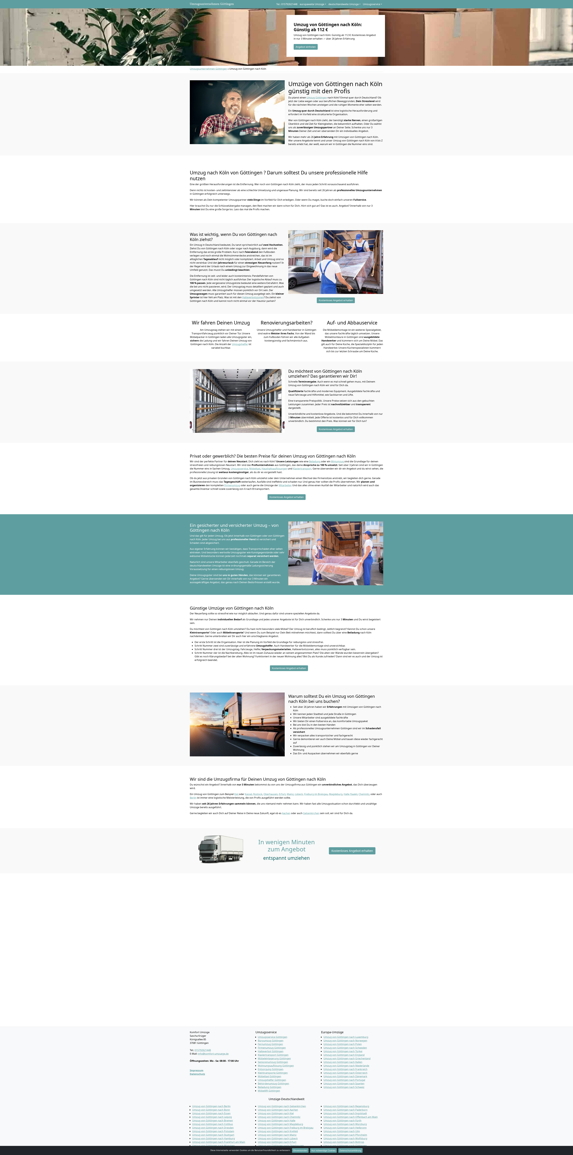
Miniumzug (337, 461)
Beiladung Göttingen (269, 1087)
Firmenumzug (232, 485)
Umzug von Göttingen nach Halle (276, 1120)
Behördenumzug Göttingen (273, 1083)
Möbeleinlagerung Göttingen (274, 1058)
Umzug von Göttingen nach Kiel (276, 1113)
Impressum (196, 1070)
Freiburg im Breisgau (316, 794)
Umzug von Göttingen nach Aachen (278, 1109)
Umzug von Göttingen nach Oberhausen (281, 1145)
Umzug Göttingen (317, 97)
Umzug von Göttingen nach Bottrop (344, 1142)
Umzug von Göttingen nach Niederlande (346, 1065)
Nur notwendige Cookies (323, 1150)
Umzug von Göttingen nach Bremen (212, 1120)
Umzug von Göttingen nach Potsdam (213, 1131)
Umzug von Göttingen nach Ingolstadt (345, 1113)
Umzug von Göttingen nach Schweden (345, 1047)
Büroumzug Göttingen (270, 1040)
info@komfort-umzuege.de (213, 1053)
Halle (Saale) (350, 794)
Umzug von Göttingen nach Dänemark (345, 1076)
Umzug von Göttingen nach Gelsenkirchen (282, 1106)
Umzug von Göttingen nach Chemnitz (279, 1117)
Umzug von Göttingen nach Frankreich (345, 1069)
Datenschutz (197, 1074)
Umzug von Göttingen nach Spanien (344, 1083)
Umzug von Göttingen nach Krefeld (278, 1131)
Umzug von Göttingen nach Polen (343, 1044)
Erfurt (282, 794)
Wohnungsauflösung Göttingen (276, 1065)
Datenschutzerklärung (350, 1150)
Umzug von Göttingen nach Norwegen (345, 1040)
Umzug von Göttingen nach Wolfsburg (345, 1138)
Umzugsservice (239, 468)
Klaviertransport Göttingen (273, 1055)
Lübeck (299, 794)
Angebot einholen (306, 46)
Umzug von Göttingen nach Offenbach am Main (351, 1117)
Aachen (286, 813)
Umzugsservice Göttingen (272, 1037)
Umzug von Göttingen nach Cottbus (212, 1124)
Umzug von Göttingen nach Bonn (211, 1109)
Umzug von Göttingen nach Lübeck (278, 1138)
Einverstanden (300, 1150)
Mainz (290, 794)
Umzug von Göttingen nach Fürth (342, 1120)
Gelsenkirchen (311, 813)
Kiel (236, 794)
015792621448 (203, 1050)
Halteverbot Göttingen (270, 1051)
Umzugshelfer (240, 344)
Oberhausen (271, 794)
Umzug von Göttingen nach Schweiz (344, 1087)
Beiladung (315, 461)
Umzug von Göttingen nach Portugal (344, 1080)
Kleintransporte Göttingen (273, 1072)
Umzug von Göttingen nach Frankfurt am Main (218, 1142)
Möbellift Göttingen (269, 1090)
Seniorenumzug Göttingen (273, 1062)
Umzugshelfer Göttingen (272, 1080)
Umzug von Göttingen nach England (344, 1055)
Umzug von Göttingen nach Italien (343, 1062)
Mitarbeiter (285, 485)
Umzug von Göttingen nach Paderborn (346, 1109)
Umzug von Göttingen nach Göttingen (345, 1145)
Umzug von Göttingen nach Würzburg (345, 1124)
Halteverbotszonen (253, 297)
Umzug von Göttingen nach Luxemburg (346, 1037)
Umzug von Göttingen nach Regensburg (346, 1106)
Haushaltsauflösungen (274, 468)
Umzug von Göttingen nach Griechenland (347, 1058)
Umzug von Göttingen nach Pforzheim (345, 1135)
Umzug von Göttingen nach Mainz (277, 1135)
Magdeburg (335, 794)
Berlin (193, 797)
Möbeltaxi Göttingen (269, 1076)
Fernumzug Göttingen (270, 1044)
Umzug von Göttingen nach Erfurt (277, 1142)
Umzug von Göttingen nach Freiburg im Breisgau (285, 1127)
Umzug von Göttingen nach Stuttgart (213, 1135)
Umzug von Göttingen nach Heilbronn (345, 1127)
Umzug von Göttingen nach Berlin (211, 1106)
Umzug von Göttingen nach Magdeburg (280, 1124)
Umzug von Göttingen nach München (213, 1145)
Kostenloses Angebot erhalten (336, 300)
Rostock (257, 794)
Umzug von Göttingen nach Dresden (213, 1127)
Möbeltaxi (254, 468)
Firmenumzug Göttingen (272, 1047)
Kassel (248, 794)
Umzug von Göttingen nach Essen (211, 1113)
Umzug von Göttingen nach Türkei (343, 1051)
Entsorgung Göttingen (270, 1069)
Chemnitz (364, 794)
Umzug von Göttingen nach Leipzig (212, 1117)
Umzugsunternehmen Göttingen (212, 4)
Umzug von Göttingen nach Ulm (342, 1131)
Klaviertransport (302, 468)
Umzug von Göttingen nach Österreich (345, 1072)
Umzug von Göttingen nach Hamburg (213, 1138)
